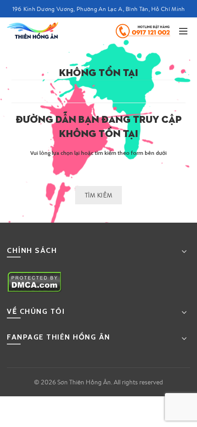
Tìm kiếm (98, 195)
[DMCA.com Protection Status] (34, 281)
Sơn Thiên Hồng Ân (84, 382)
